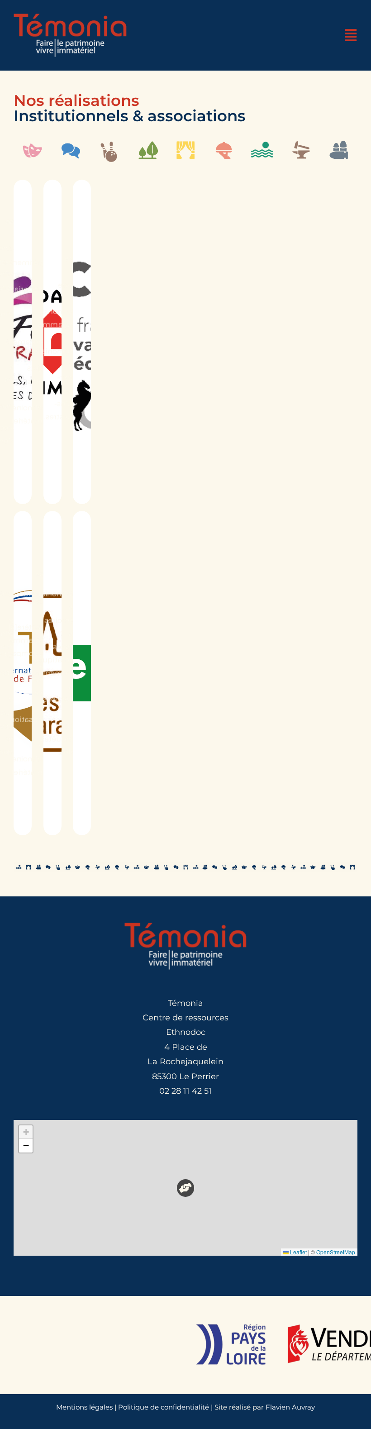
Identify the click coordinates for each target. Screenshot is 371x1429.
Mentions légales (84, 1407)
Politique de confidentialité (163, 1407)
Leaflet (298, 1252)
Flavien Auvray (290, 1407)
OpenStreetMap (335, 1252)
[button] (186, 1188)
